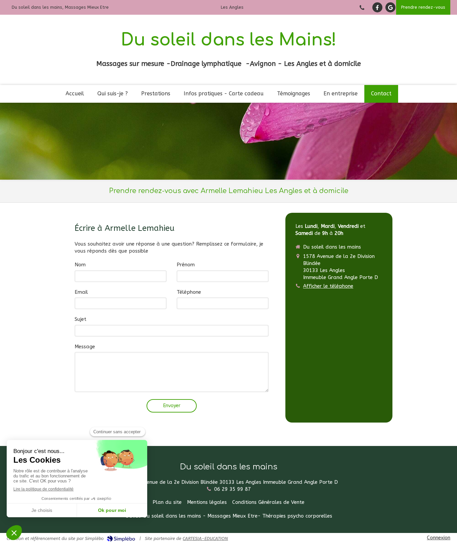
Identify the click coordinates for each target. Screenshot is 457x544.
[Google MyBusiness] (390, 7)
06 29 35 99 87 (232, 489)
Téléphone (189, 292)
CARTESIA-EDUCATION (205, 538)
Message (85, 347)
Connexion (438, 538)
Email (81, 292)
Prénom (186, 265)
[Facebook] (377, 7)
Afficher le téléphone (328, 286)
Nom (80, 265)
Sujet (80, 319)
